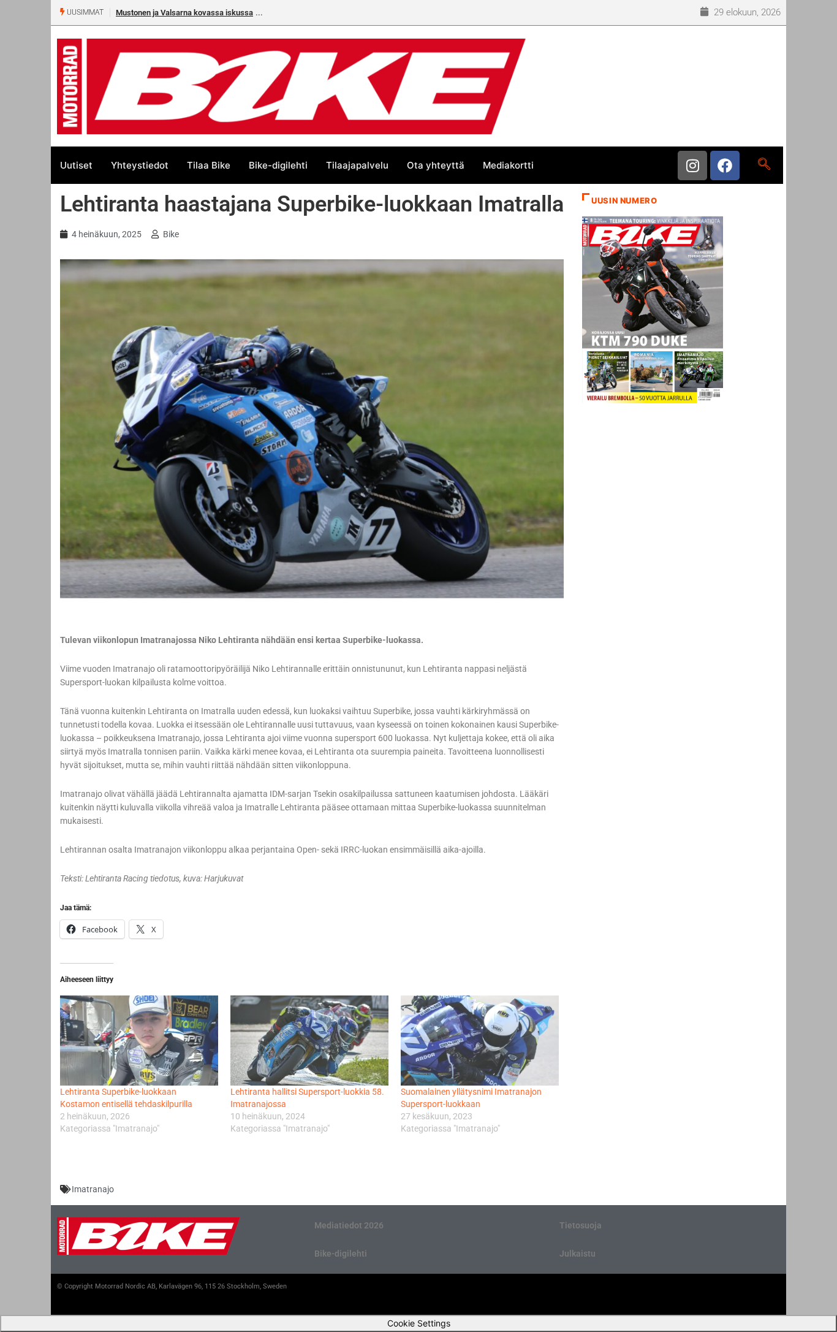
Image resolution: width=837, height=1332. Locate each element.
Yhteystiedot (140, 165)
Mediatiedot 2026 (349, 1225)
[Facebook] (725, 165)
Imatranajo (93, 1189)
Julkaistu (577, 1253)
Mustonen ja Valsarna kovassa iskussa (184, 12)
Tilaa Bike (208, 165)
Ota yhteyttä (435, 165)
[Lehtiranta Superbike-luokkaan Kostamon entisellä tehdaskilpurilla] (139, 1040)
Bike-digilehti (278, 165)
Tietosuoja (580, 1225)
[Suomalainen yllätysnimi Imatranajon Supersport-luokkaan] (480, 1040)
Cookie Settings (418, 1323)
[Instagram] (692, 165)
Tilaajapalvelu (357, 165)
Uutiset (76, 165)
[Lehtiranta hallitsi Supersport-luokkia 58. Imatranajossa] (309, 1040)
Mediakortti (508, 165)
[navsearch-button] (764, 165)
